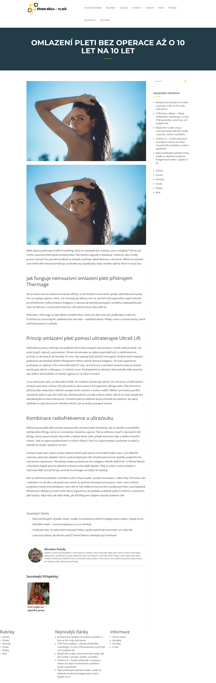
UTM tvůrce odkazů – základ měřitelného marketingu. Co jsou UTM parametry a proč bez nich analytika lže (81, 647)
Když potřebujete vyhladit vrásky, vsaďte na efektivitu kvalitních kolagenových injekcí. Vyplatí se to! (87, 518)
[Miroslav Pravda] (35, 555)
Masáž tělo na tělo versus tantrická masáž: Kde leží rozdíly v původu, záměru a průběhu (172, 131)
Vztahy (149, 7)
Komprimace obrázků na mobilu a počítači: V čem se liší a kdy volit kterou (172, 105)
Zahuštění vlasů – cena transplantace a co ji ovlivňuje (62, 524)
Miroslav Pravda (55, 549)
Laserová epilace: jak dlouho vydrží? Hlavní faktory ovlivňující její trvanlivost (74, 535)
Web (161, 7)
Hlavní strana (92, 7)
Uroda (124, 7)
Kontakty (90, 20)
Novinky (110, 7)
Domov (136, 7)
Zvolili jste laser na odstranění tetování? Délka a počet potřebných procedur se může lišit (82, 529)
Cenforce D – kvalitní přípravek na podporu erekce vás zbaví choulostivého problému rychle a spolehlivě (79, 663)
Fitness (172, 7)
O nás (115, 646)
